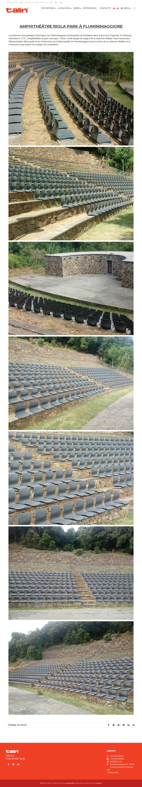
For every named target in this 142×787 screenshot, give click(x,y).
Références (90, 8)
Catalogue (64, 8)
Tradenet (98, 783)
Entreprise (48, 8)
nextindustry (70, 783)
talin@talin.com (43, 2)
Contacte (105, 8)
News (77, 8)
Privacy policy (112, 772)
